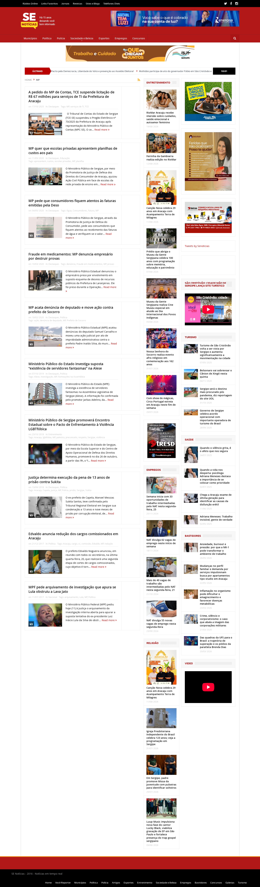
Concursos (138, 38)
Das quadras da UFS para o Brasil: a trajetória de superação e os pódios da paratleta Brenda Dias (216, 642)
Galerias (230, 882)
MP (68, 106)
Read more (101, 129)
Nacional (52, 597)
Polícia (61, 38)
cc (79, 543)
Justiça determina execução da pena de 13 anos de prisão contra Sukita (69, 479)
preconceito (71, 437)
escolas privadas (63, 161)
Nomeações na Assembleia (71, 376)
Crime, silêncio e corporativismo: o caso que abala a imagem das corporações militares (214, 620)
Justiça (54, 490)
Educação (65, 158)
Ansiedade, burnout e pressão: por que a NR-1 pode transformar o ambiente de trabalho (214, 548)
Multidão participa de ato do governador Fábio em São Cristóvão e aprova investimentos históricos (157, 71)
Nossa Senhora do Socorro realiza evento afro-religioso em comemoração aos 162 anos (160, 358)
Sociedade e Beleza (81, 38)
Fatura (91, 210)
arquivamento (71, 597)
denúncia (71, 264)
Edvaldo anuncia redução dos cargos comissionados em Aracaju (73, 536)
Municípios (30, 38)
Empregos (121, 38)
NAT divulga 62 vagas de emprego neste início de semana (161, 543)
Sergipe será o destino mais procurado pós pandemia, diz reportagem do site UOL (216, 393)
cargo (74, 543)
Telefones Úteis (111, 3)
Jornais (65, 3)
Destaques (53, 106)
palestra (60, 437)
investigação (47, 376)
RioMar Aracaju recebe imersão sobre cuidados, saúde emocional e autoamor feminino (161, 117)
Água (69, 210)
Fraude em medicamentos (89, 264)
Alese (37, 376)
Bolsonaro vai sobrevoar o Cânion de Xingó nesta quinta (216, 373)
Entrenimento (55, 434)
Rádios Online (30, 3)
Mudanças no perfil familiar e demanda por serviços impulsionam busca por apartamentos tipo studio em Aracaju (215, 572)
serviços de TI (77, 106)
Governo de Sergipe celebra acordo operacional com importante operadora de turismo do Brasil (215, 417)
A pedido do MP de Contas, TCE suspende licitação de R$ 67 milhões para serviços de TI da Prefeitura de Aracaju (71, 96)
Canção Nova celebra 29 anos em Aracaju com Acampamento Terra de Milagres (160, 212)
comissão (86, 543)
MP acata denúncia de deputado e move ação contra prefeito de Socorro (70, 309)
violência (100, 437)
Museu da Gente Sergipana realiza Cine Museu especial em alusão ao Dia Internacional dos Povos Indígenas (161, 309)
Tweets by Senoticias (197, 246)
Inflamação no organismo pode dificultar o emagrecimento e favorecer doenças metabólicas (215, 597)
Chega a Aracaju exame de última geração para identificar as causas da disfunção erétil (216, 499)
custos (50, 161)
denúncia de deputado (51, 320)
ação (36, 320)
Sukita (88, 490)
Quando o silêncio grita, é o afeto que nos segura (215, 449)
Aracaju (38, 437)
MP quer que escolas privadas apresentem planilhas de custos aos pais (72, 150)
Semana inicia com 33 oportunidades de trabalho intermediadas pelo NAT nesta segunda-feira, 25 (161, 503)
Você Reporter (63, 882)
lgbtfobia (47, 437)
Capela (46, 490)
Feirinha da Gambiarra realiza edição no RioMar (161, 157)
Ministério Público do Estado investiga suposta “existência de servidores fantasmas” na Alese (65, 366)
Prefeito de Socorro (76, 320)
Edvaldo (96, 543)
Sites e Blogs (93, 3)
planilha (80, 161)
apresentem (40, 161)
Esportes (104, 38)
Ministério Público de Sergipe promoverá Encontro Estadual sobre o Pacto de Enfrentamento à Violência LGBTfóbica (71, 424)
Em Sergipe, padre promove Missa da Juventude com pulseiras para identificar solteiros (161, 782)
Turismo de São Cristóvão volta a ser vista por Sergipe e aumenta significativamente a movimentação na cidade (215, 352)
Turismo (242, 882)
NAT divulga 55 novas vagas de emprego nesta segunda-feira (161, 623)
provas (110, 264)
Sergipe (91, 437)
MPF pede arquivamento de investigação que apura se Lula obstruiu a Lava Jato (72, 589)
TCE (87, 106)
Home (48, 882)
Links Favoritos (49, 3)
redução (109, 543)
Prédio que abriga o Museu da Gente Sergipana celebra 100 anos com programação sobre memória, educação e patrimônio (160, 259)
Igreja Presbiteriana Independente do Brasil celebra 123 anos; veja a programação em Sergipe (160, 738)
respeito (82, 437)
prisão (73, 490)
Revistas (77, 3)
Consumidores (80, 210)
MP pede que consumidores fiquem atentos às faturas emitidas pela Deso (72, 203)
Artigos (116, 882)
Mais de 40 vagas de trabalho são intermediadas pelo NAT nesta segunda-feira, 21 (160, 585)
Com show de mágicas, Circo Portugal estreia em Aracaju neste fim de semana (161, 403)
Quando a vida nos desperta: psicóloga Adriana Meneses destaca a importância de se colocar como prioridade (215, 476)
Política (46, 38)
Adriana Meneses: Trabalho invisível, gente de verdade (216, 518)
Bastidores (201, 882)
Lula (81, 597)
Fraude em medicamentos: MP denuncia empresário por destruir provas (70, 256)
